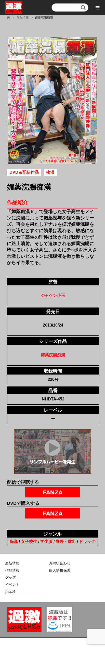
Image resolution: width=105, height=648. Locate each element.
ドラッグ (87, 541)
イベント (12, 584)
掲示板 (10, 592)
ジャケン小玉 (53, 295)
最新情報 (12, 563)
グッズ (10, 577)
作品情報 (12, 570)
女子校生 (29, 541)
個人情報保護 (59, 570)
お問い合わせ (59, 563)
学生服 (46, 541)
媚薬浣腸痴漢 (53, 355)
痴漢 (14, 541)
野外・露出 (66, 541)
